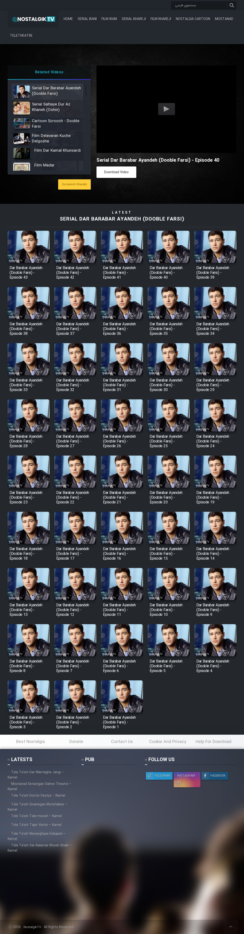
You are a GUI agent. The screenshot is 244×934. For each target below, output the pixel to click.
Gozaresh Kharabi (74, 184)
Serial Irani (87, 19)
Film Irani (109, 19)
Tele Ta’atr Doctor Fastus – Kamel (38, 795)
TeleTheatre (21, 35)
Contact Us (122, 741)
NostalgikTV (32, 927)
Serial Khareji (134, 19)
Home (68, 19)
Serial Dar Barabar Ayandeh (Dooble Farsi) (122, 219)
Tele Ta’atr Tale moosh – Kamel (36, 816)
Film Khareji (161, 19)
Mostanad (224, 19)
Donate (76, 741)
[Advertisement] (109, 841)
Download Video (116, 172)
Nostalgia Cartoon (193, 19)
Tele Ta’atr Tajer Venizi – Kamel (36, 825)
